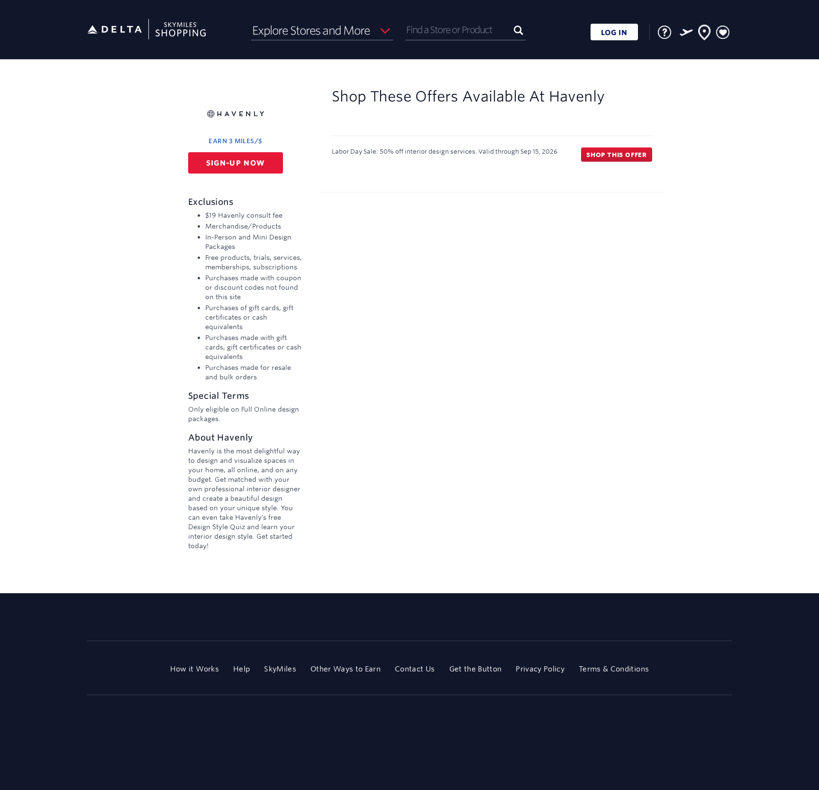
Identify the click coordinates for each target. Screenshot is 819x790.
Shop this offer (616, 154)
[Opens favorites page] (723, 33)
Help (241, 668)
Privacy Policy (540, 668)
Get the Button (475, 668)
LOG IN (614, 32)
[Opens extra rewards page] (686, 32)
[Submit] (518, 29)
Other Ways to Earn (345, 668)
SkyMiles (280, 668)
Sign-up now (235, 162)
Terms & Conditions (614, 668)
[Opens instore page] (705, 34)
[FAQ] (664, 32)
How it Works (194, 668)
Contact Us (415, 668)
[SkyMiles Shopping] (146, 29)
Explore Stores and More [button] (311, 30)
